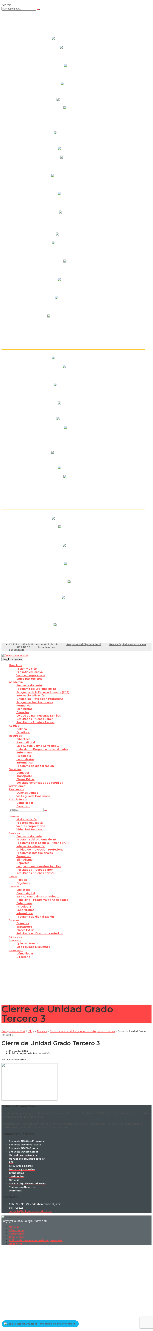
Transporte (24, 776)
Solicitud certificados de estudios (39, 782)
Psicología (23, 756)
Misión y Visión (26, 668)
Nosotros (15, 665)
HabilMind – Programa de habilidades (42, 749)
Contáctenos (18, 799)
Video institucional (29, 678)
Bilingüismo (24, 709)
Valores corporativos (30, 675)
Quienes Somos (27, 792)
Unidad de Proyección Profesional (40, 699)
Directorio (23, 806)
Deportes (22, 712)
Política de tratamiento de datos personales (36, 1240)
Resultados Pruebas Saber (34, 719)
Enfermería (24, 752)
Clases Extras (25, 779)
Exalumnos (16, 789)
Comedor (22, 772)
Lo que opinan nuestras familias (38, 715)
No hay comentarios (13, 1059)
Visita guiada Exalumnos (33, 796)
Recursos (15, 735)
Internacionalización (30, 695)
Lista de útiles (46, 647)
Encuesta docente (29, 685)
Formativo (23, 705)
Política (21, 729)
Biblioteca (23, 739)
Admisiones (17, 786)
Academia (16, 682)
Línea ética (15, 1243)
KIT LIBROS (23, 647)
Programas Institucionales (34, 702)
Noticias (14, 1227)
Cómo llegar (24, 802)
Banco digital (25, 742)
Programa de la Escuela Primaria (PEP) (42, 692)
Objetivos (23, 732)
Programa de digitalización (35, 766)
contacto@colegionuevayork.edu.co (30, 1211)
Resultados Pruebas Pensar (35, 722)
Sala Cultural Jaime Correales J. (37, 745)
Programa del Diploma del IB (83, 644)
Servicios (15, 769)
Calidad (14, 725)
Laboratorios (25, 759)
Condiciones (16, 1237)
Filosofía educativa (29, 672)
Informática (24, 762)
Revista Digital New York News (127, 644)
